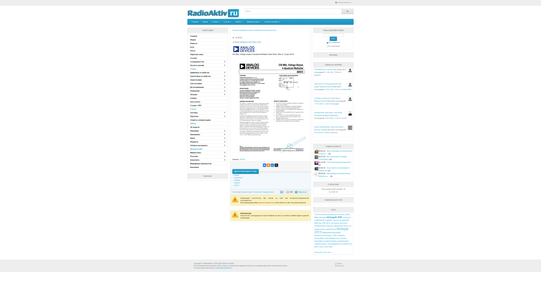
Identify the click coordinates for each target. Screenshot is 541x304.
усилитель (347, 243)
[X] (276, 165)
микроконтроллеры (323, 235)
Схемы (215, 22)
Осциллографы (321, 115)
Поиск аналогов (328, 69)
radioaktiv (243, 42)
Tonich (344, 118)
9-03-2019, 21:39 (331, 118)
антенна (335, 223)
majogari (335, 103)
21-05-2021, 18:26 (332, 72)
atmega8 (331, 217)
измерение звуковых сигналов (328, 112)
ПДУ (335, 235)
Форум (205, 22)
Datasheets (258, 192)
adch (347, 214)
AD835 (242, 159)
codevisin (347, 217)
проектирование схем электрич (328, 127)
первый (340, 235)
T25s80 (317, 69)
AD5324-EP (238, 178)
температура (320, 243)
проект (343, 238)
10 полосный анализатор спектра (329, 214)
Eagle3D (328, 220)
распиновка (343, 241)
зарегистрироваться (266, 203)
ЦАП (316, 246)
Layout (336, 220)
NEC (347, 220)
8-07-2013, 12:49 (255, 42)
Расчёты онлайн (271, 22)
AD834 (236, 175)
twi (320, 223)
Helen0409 (346, 89)
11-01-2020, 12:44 (321, 103)
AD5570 (237, 183)
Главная (195, 22)
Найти (333, 38)
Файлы (238, 22)
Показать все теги (322, 252)
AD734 (236, 185)
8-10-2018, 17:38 (321, 132)
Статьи (227, 22)
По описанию (334, 46)
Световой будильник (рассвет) (339, 162)
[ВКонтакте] (264, 165)
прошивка (319, 241)
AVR (339, 217)
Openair (334, 132)
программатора (332, 238)
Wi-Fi (328, 223)
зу (350, 225)
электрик (328, 246)
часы (321, 246)
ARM (316, 217)
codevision (319, 220)
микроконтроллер (331, 232)
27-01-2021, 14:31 (332, 89)
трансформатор (334, 243)
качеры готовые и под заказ (327, 98)
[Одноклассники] (268, 165)
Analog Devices (268, 192)
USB (324, 223)
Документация (253, 22)
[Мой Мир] (272, 165)
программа (319, 238)
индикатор (319, 229)
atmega (322, 217)
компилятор (330, 229)
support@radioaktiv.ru (223, 268)
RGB (316, 223)
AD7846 (237, 180)
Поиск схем (320, 129)
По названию (334, 42)
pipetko (317, 75)
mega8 (342, 220)
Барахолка (326, 86)
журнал (329, 225)
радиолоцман (330, 241)
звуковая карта (341, 225)
